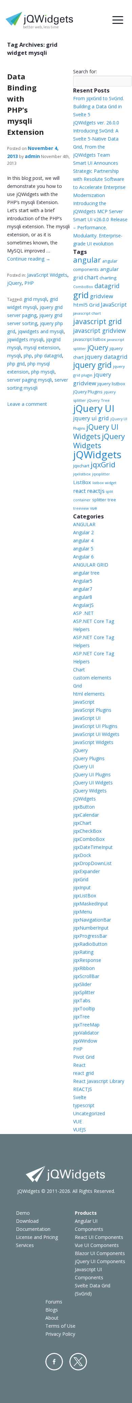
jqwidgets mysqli (25, 339)
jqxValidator (86, 1032)
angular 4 (83, 540)
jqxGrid (103, 464)
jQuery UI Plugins (92, 774)
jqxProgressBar (90, 936)
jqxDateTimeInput (93, 847)
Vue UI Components (97, 1245)
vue (93, 508)
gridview (101, 296)
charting (108, 278)
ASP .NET (83, 613)
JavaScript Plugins (92, 710)
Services (25, 1245)
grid (81, 295)
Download (27, 1221)
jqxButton (84, 807)
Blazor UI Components (100, 1253)
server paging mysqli (29, 380)
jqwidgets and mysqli (41, 331)
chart (91, 277)
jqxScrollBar (86, 976)
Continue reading (28, 259)
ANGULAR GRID (90, 564)
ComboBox (83, 286)
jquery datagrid (106, 356)
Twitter (78, 1361)
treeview (81, 508)
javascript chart (87, 313)
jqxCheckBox (87, 831)
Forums (53, 1301)
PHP (29, 283)
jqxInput (82, 887)
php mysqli (42, 371)
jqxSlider (82, 984)
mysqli (14, 355)
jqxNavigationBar (92, 920)
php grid (16, 363)
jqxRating (83, 952)
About (52, 1318)
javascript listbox (89, 339)
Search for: (85, 71)
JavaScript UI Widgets (96, 734)
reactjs (96, 491)
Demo (23, 1213)
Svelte (79, 1097)
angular (87, 260)
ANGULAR (84, 524)
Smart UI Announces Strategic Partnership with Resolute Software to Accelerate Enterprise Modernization (99, 179)
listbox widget (104, 482)
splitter (99, 500)
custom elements (92, 677)
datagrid (106, 286)
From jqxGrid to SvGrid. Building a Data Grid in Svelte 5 (98, 106)
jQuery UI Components (100, 1261)
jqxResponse (87, 960)
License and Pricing (37, 1237)
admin (32, 156)
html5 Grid (86, 304)
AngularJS (83, 605)
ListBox (82, 482)
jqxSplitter (84, 992)
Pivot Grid (83, 1057)
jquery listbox (111, 384)
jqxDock (82, 855)
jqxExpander (86, 871)
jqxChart (82, 823)
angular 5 (83, 548)
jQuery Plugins (88, 392)
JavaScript (114, 304)
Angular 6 (83, 556)
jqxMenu (82, 911)
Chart (79, 669)
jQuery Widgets (99, 440)
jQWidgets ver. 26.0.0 (96, 122)
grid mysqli (35, 299)
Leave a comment (27, 404)
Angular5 (82, 581)
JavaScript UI (87, 718)
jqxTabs (81, 1000)
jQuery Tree (98, 400)
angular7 (82, 589)
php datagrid (48, 355)
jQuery (14, 283)
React (79, 1065)
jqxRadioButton (90, 944)
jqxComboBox (89, 839)
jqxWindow (85, 1041)
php (28, 355)
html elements (89, 694)
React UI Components (99, 1237)
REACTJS (82, 1089)
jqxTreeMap (86, 1024)
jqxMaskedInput (90, 903)
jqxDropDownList (92, 863)
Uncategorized (89, 1113)
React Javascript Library (98, 1081)
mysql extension (41, 347)
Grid (77, 686)
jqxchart (81, 466)
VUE (77, 1121)
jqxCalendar (86, 815)
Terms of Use (60, 1326)
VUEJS (79, 1129)
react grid (83, 1073)
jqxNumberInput (91, 928)
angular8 (82, 597)
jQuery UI (93, 408)
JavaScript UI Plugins (95, 726)
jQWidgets (97, 454)
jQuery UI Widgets (95, 431)
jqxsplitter (101, 474)
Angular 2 (83, 532)
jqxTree (81, 1016)
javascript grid (97, 321)
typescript (83, 1105)
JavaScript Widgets (47, 275)
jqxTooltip (84, 1008)
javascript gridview (99, 330)
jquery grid (92, 365)
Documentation (33, 1229)
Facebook (54, 1361)
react (79, 491)
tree (112, 500)
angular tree (86, 573)
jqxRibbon (84, 968)
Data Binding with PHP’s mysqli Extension (25, 104)
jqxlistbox (82, 473)
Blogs (51, 1310)
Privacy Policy (60, 1334)
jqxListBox (84, 895)
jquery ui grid (91, 418)
